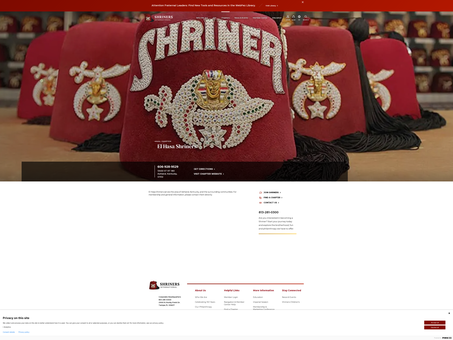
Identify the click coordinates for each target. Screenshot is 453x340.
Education (258, 297)
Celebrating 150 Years (205, 302)
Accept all (435, 323)
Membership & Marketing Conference (264, 308)
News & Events (289, 297)
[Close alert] (302, 3)
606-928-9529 (167, 166)
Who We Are (201, 297)
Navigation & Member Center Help (234, 303)
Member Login (231, 297)
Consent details (9, 332)
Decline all (435, 327)
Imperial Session (260, 302)
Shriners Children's (291, 302)
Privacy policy (24, 332)
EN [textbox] (299, 20)
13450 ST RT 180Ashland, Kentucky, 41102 (167, 174)
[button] (299, 20)
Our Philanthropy (203, 307)
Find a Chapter (231, 309)
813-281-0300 (269, 212)
